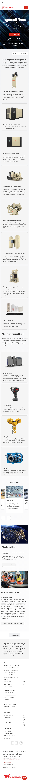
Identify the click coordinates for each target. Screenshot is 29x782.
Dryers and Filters (8, 674)
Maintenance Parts (9, 709)
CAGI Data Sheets (8, 733)
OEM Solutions (8, 686)
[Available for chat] (24, 778)
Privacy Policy (7, 762)
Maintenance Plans (9, 692)
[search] (26, 2)
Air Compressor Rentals (10, 704)
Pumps (6, 679)
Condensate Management (11, 702)
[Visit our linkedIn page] (12, 743)
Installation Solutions (9, 706)
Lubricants (6, 699)
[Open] (26, 7)
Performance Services (10, 695)
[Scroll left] (3, 518)
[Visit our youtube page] (16, 743)
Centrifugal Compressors (10, 672)
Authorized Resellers (9, 735)
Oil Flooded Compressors (11, 670)
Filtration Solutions (9, 697)
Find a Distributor (8, 731)
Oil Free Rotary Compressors (11, 667)
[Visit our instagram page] (21, 743)
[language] (2, 2)
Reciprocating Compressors (11, 665)
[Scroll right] (9, 518)
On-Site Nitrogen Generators (11, 677)
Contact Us (7, 738)
